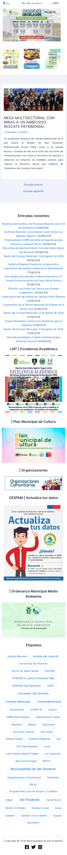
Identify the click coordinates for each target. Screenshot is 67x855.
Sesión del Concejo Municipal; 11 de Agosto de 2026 (33, 329)
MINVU (47, 761)
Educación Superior (24, 731)
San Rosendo (29, 800)
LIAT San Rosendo (27, 746)
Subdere (10, 815)
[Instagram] (40, 847)
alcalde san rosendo (46, 656)
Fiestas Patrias (14, 738)
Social (58, 808)
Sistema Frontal (40, 808)
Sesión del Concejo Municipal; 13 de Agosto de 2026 (33, 312)
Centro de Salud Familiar (25, 670)
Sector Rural (53, 799)
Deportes (16, 724)
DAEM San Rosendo (17, 717)
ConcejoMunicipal (49, 701)
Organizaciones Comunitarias (24, 777)
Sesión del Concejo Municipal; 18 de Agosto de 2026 (33, 256)
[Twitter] (33, 847)
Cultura (52, 709)
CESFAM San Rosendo (26, 685)
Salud (9, 799)
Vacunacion (33, 822)
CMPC (50, 685)
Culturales (11, 132)
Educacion (49, 724)
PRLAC (33, 784)
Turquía (57, 815)
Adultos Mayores (17, 656)
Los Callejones (52, 753)
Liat (58, 738)
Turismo (23, 132)
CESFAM (50, 670)
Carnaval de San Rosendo (33, 663)
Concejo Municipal (17, 701)
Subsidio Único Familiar (34, 815)
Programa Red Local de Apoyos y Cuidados (33, 791)
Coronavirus (17, 709)
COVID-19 (36, 709)
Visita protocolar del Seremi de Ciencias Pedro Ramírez (33, 296)
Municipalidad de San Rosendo (33, 769)
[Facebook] (27, 847)
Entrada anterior (33, 185)
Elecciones (47, 731)
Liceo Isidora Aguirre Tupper (22, 753)
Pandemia (53, 777)
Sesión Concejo (15, 808)
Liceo (47, 746)
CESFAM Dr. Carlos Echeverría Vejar (33, 678)
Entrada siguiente (33, 191)
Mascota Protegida (26, 761)
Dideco (32, 724)
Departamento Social (48, 717)
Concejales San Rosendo (33, 693)
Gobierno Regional (39, 738)
